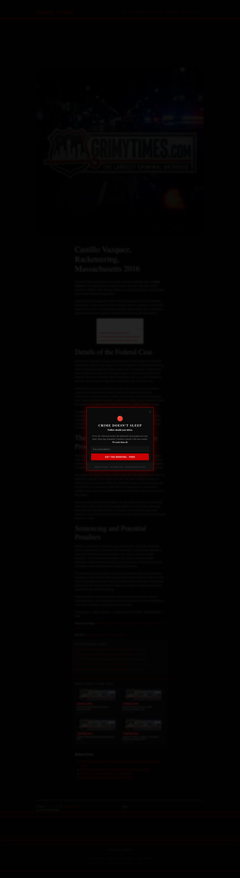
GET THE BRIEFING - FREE (120, 457)
